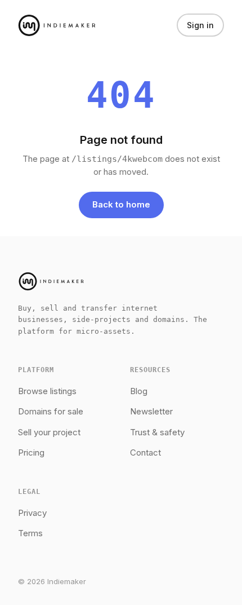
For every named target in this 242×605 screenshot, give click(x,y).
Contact (145, 452)
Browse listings (47, 391)
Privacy (32, 512)
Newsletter (151, 411)
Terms (30, 533)
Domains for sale (50, 411)
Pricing (31, 452)
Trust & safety (157, 432)
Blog (138, 391)
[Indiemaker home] (57, 25)
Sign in (200, 25)
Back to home (121, 204)
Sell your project (49, 432)
